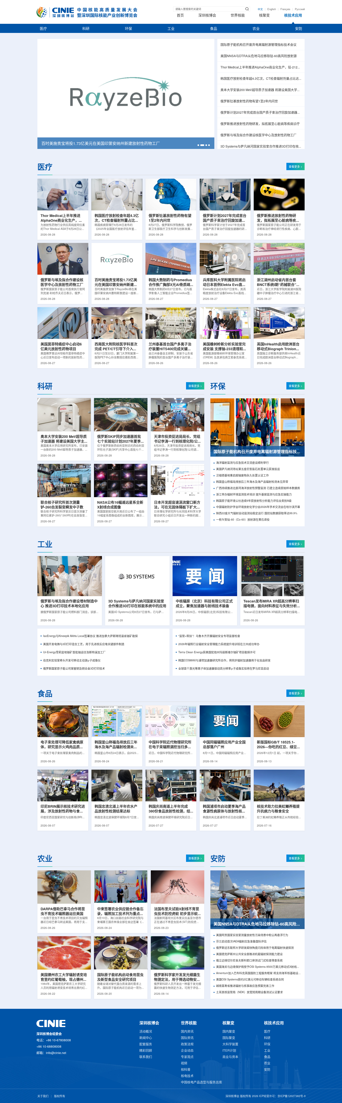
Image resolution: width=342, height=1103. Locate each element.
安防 (298, 29)
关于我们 (42, 1096)
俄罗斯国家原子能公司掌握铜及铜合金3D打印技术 (74, 668)
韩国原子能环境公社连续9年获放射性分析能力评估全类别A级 (254, 501)
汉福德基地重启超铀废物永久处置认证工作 (242, 475)
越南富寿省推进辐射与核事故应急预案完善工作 (245, 986)
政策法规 (187, 1044)
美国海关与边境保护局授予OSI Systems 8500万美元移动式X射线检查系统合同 (258, 967)
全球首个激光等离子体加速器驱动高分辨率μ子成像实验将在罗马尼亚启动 (223, 668)
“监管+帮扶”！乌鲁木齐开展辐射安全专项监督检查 (209, 636)
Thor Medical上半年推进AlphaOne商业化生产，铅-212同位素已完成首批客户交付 (260, 67)
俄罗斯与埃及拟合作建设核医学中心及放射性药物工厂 (258, 135)
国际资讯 (187, 1038)
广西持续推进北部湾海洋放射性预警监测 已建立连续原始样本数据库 (258, 488)
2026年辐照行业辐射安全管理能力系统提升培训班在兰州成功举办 (218, 644)
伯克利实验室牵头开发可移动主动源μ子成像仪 (72, 660)
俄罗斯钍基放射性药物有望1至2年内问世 (249, 101)
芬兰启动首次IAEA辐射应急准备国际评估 (241, 941)
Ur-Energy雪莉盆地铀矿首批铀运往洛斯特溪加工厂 (74, 652)
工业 (171, 29)
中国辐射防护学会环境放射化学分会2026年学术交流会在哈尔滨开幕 (258, 507)
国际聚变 (228, 1038)
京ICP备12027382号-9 (291, 1096)
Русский (300, 9)
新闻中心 (145, 1038)
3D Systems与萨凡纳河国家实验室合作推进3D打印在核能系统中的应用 (260, 146)
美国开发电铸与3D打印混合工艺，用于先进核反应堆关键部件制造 (83, 644)
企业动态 (187, 1050)
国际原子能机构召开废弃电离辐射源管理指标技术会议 (258, 45)
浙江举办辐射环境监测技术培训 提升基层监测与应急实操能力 (254, 494)
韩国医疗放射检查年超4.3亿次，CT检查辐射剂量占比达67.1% (260, 79)
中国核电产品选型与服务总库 (201, 1082)
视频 (184, 1063)
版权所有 (59, 1096)
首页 (180, 15)
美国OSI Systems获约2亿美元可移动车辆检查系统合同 (250, 979)
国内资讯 (187, 1031)
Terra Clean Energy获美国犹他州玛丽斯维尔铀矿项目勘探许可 (217, 652)
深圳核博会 (207, 15)
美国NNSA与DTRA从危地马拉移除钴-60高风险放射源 (258, 56)
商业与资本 (230, 1057)
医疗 (43, 29)
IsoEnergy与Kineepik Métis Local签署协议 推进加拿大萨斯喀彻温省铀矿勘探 (90, 636)
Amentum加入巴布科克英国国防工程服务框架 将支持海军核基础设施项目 (258, 973)
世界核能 (238, 15)
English (271, 9)
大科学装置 (230, 1044)
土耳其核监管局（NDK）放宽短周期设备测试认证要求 (249, 992)
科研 (85, 29)
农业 (256, 29)
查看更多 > (295, 166)
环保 (128, 29)
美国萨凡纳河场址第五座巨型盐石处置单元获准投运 (248, 469)
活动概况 (145, 1031)
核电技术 (187, 1076)
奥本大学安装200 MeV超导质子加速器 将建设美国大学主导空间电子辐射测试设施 (260, 90)
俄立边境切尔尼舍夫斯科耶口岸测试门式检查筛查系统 (249, 960)
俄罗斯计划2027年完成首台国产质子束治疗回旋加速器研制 (260, 112)
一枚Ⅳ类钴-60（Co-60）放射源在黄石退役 (243, 519)
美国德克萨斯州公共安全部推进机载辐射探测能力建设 (249, 954)
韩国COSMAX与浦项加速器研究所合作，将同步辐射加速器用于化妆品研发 (224, 660)
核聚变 (264, 15)
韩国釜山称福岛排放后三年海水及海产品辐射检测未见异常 (252, 482)
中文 (260, 9)
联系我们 (145, 1057)
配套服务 (145, 1044)
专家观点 (187, 1057)
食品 (213, 29)
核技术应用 (293, 15)
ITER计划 (229, 1050)
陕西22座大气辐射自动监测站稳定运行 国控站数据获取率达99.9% (256, 513)
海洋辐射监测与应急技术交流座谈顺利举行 (242, 462)
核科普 (185, 1069)
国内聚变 (228, 1031)
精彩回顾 (145, 1050)
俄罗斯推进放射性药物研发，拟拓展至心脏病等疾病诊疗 (260, 124)
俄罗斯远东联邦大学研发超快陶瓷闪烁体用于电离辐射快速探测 (255, 948)
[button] (198, 145)
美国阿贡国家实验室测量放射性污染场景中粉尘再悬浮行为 (252, 935)
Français (285, 9)
